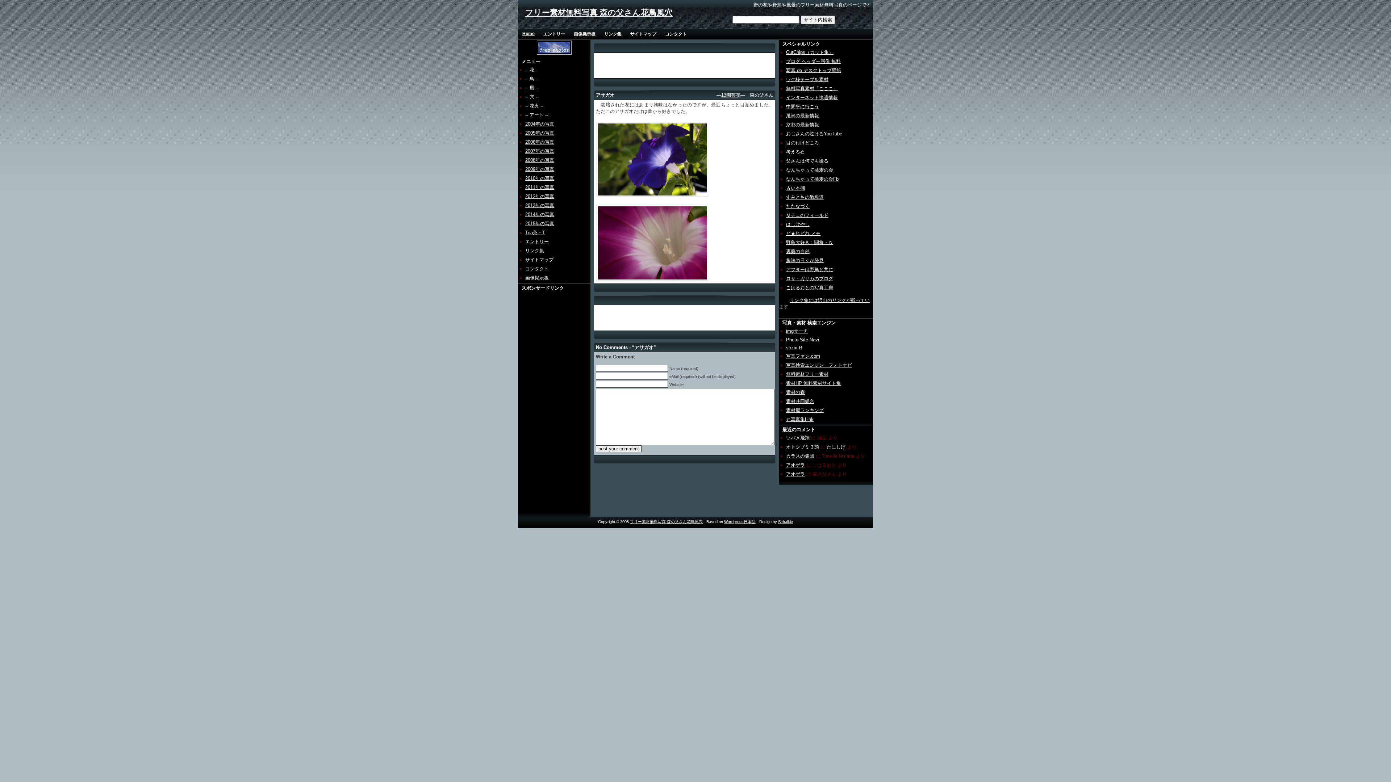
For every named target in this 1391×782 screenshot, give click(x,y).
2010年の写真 (539, 178)
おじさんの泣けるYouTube (814, 133)
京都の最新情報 (802, 124)
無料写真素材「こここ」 (812, 88)
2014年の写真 (539, 214)
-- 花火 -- (534, 106)
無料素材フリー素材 (807, 374)
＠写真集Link (800, 419)
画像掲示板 (585, 34)
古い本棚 (795, 188)
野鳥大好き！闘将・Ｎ (809, 242)
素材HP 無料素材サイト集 (813, 383)
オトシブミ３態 (802, 447)
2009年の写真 (539, 169)
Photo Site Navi (802, 339)
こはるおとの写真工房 (809, 287)
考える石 (795, 152)
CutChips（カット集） (810, 52)
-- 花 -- (532, 69)
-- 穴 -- (532, 97)
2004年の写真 (539, 124)
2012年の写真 (539, 196)
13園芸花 (730, 95)
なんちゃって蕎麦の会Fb (812, 179)
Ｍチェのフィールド (807, 215)
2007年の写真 (539, 151)
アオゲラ (795, 465)
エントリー (554, 34)
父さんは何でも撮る (807, 161)
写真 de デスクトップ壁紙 (813, 70)
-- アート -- (536, 115)
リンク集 (613, 34)
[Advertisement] (546, 400)
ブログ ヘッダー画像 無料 (813, 61)
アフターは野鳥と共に (809, 269)
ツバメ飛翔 (798, 438)
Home (528, 33)
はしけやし (798, 224)
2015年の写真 (539, 223)
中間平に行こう (802, 106)
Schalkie (785, 522)
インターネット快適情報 (812, 97)
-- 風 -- (532, 88)
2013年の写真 (539, 205)
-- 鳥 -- (532, 78)
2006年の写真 (539, 142)
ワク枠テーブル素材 (807, 79)
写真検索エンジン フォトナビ (819, 365)
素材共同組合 (800, 401)
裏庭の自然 (798, 251)
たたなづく (798, 206)
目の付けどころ (802, 143)
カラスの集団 (800, 456)
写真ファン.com (803, 356)
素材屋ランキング (805, 410)
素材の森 (795, 392)
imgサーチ (797, 331)
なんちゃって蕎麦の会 (809, 170)
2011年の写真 (539, 187)
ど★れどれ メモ (803, 233)
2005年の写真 (539, 133)
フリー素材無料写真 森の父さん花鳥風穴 (599, 12)
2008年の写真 (539, 160)
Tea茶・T (535, 232)
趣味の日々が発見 (805, 260)
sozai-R (794, 347)
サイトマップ (643, 34)
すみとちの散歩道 (805, 197)
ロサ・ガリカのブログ (809, 278)
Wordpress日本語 (740, 522)
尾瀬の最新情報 (802, 115)
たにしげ (836, 447)
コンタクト (676, 34)
